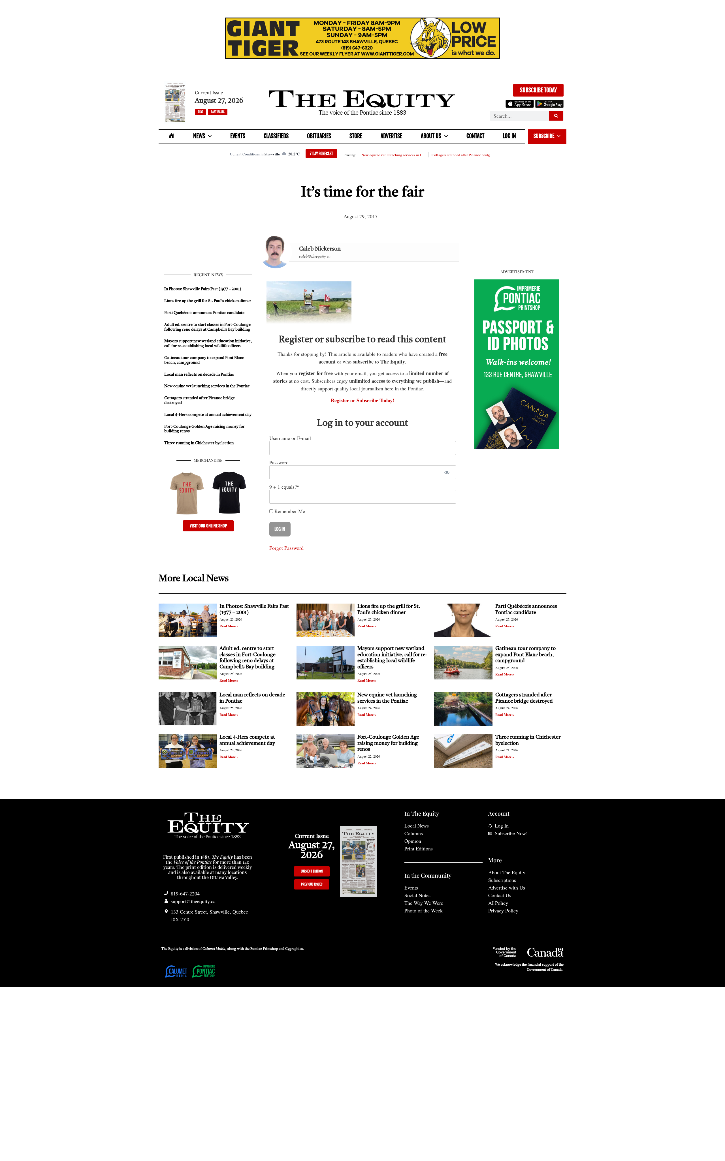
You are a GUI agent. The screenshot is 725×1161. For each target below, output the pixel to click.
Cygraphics (294, 949)
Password (279, 462)
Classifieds (276, 136)
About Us (431, 136)
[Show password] (447, 472)
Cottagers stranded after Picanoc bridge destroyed (463, 154)
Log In (509, 136)
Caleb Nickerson (320, 249)
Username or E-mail (290, 438)
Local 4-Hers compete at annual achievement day (207, 415)
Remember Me (289, 511)
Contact (475, 136)
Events (237, 136)
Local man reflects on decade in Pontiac (199, 375)
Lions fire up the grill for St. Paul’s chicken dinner (208, 301)
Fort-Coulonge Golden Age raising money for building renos (388, 743)
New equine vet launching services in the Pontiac (393, 154)
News (199, 136)
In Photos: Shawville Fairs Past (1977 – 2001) (202, 289)
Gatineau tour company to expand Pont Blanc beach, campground (525, 654)
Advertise (391, 136)
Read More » (228, 626)
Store (355, 136)
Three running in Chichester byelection (199, 443)
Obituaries (319, 136)
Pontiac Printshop (264, 949)
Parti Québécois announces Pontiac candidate (204, 313)
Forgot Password (286, 547)
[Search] (556, 116)
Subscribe (544, 136)
